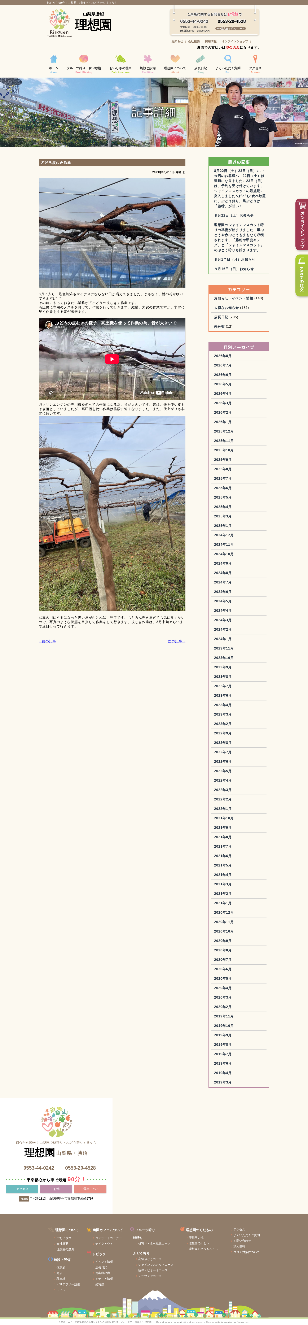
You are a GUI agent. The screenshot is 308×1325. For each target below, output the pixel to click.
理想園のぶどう (199, 1243)
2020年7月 (223, 959)
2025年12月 (224, 431)
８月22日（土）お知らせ (234, 215)
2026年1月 (223, 422)
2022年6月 (223, 761)
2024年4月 (223, 610)
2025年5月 (223, 497)
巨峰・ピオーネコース (153, 1270)
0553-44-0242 (38, 1168)
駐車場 (61, 1278)
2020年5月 (223, 978)
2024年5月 (223, 601)
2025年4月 (223, 507)
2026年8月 (223, 356)
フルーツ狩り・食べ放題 (84, 70)
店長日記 (200, 70)
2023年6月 (223, 695)
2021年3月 (223, 884)
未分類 (219, 326)
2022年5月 (223, 771)
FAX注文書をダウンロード (230, 28)
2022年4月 (223, 780)
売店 (59, 1273)
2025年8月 (223, 469)
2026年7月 (223, 365)
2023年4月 (223, 705)
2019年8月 (223, 1044)
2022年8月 (223, 742)
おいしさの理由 (121, 70)
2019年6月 (223, 1063)
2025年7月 (223, 478)
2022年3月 (223, 790)
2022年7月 (223, 752)
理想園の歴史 (65, 1249)
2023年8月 (223, 676)
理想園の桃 (196, 1237)
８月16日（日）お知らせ (234, 269)
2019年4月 (223, 1073)
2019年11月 (224, 1016)
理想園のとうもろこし (203, 1249)
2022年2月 (223, 799)
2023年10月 (224, 658)
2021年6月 (223, 856)
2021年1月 (223, 903)
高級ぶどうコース (150, 1259)
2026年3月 (223, 403)
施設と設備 (148, 70)
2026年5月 (223, 384)
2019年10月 (224, 1026)
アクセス (255, 70)
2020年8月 (223, 950)
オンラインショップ (235, 41)
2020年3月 (223, 997)
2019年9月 (223, 1035)
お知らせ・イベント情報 (233, 298)
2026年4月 (223, 393)
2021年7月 (223, 846)
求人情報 (239, 1246)
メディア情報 (104, 1278)
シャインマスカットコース (155, 1264)
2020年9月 (223, 941)
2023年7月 (223, 686)
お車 (57, 1189)
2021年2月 (223, 893)
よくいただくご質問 (246, 1235)
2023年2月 (223, 724)
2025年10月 (224, 450)
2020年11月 (224, 922)
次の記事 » (176, 641)
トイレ (61, 1290)
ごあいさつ (64, 1238)
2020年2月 (223, 1007)
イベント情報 (104, 1261)
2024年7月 (223, 582)
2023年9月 (223, 667)
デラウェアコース (150, 1276)
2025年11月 (224, 441)
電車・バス (91, 1189)
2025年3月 (223, 516)
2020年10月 (224, 931)
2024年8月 (223, 573)
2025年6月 (223, 488)
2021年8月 (223, 837)
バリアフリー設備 (68, 1284)
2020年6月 (223, 969)
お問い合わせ (242, 1240)
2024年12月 (224, 535)
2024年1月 (223, 639)
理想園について (175, 70)
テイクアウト (104, 1243)
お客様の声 (102, 1273)
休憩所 (61, 1267)
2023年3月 (223, 714)
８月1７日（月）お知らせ (234, 259)
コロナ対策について (246, 1252)
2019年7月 (223, 1054)
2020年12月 (224, 912)
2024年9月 (223, 563)
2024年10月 (224, 554)
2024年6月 (223, 592)
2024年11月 (224, 544)
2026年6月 (223, 375)
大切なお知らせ (226, 307)
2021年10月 (224, 818)
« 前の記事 (47, 641)
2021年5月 (223, 865)
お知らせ (177, 41)
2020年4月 (223, 988)
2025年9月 (223, 459)
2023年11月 (224, 648)
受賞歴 (99, 1284)
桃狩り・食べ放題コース (154, 1243)
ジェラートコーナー (108, 1238)
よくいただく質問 (228, 70)
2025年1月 (223, 525)
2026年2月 (223, 412)
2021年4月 (223, 875)
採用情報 (211, 41)
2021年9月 (223, 827)
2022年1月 (223, 809)
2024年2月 (223, 629)
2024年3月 (223, 620)
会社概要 (194, 41)
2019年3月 (223, 1082)
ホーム (53, 70)
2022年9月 (223, 733)
